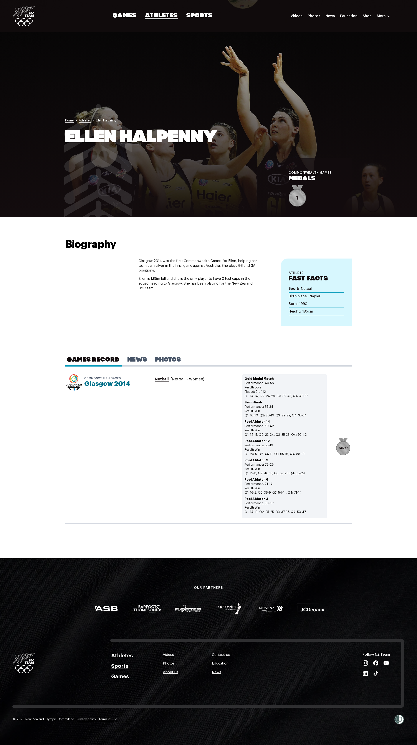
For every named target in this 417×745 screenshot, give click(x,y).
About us (170, 672)
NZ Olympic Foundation (360, 63)
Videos (297, 16)
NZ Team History (354, 46)
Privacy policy (86, 719)
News (330, 16)
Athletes (161, 16)
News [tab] (137, 360)
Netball (162, 379)
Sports (199, 16)
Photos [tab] (168, 360)
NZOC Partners (352, 55)
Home (69, 120)
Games (125, 16)
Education (348, 16)
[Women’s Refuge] (399, 719)
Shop (367, 16)
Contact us (221, 655)
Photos (314, 16)
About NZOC (350, 29)
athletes (85, 120)
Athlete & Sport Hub (357, 37)
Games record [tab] (93, 360)
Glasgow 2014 (107, 383)
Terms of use (108, 719)
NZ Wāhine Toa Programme (363, 72)
